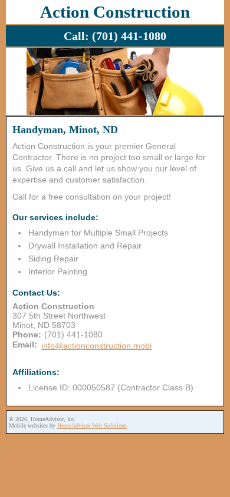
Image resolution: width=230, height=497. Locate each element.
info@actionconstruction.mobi (96, 345)
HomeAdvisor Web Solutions (92, 425)
